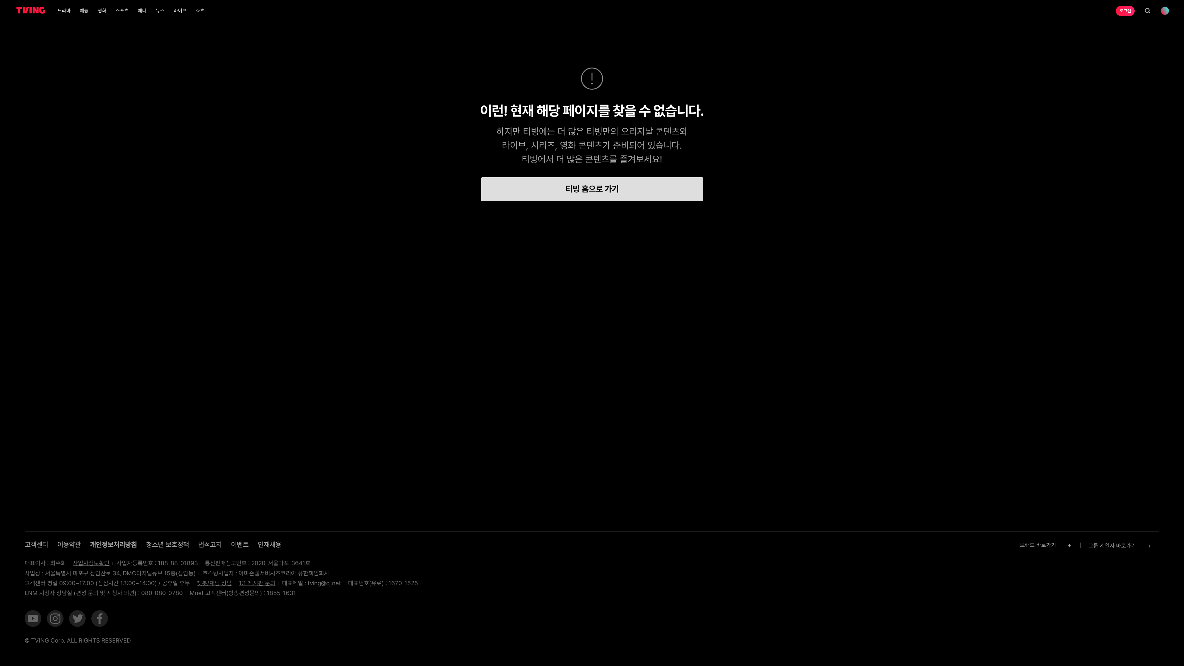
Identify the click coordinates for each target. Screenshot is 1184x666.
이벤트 (240, 545)
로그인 (1125, 10)
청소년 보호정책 (167, 545)
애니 (142, 10)
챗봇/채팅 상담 (214, 583)
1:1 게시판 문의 (257, 583)
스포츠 (122, 10)
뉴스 (160, 10)
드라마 (64, 10)
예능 (84, 10)
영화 (102, 10)
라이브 (180, 10)
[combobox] (1046, 545)
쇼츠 (200, 10)
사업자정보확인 (91, 563)
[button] (33, 619)
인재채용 (269, 545)
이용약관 (69, 545)
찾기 (1147, 10)
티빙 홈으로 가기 (592, 189)
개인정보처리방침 (113, 545)
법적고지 (210, 545)
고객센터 (36, 545)
